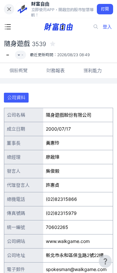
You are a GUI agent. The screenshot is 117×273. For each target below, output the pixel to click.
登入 (107, 26)
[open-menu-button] (8, 27)
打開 (105, 9)
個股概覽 (18, 70)
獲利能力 (93, 70)
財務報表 (55, 70)
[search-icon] (96, 27)
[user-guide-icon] (105, 261)
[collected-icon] (52, 44)
